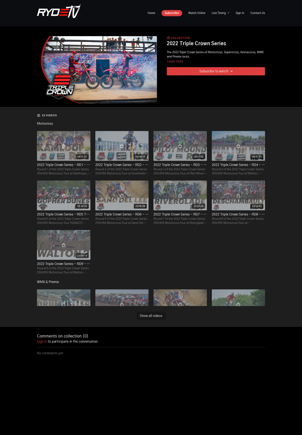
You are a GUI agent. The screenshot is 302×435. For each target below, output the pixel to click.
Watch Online (196, 13)
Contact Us (257, 13)
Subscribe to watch (213, 71)
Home (151, 13)
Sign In (240, 13)
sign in (42, 341)
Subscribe (172, 13)
